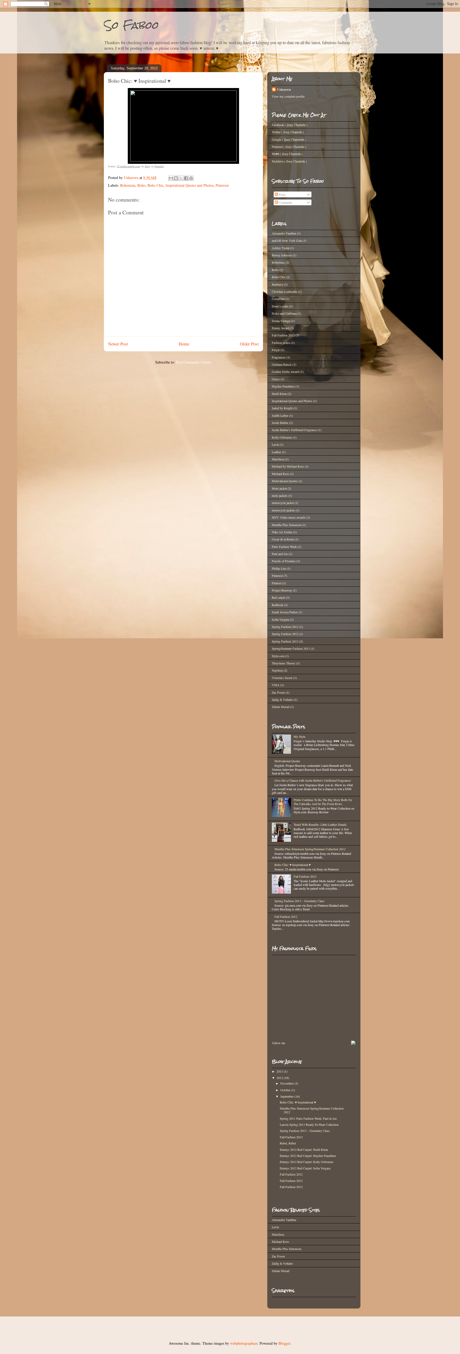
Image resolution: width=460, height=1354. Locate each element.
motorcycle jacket (283, 503)
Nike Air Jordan (282, 532)
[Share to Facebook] (186, 178)
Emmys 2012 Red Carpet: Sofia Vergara (305, 1168)
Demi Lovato (280, 306)
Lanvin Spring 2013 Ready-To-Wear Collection (309, 1124)
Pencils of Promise (283, 561)
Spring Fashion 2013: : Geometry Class (299, 901)
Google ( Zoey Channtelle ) (289, 139)
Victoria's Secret (282, 678)
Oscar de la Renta (283, 539)
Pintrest (276, 583)
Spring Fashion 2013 (285, 641)
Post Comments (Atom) (194, 362)
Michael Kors (280, 474)
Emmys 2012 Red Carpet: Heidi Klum (304, 1149)
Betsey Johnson (282, 255)
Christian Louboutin (284, 291)
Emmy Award (280, 328)
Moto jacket (279, 488)
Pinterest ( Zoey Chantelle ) (289, 146)
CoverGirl (278, 299)
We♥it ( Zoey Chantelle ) (287, 154)
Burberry (277, 284)
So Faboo (131, 25)
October (285, 1090)
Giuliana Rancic (282, 364)
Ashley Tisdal (280, 248)
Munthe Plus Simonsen (286, 525)
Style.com (278, 656)
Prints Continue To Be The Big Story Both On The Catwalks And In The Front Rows (323, 802)
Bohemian (127, 185)
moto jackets (280, 495)
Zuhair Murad (280, 707)
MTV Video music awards (289, 517)
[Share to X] (181, 178)
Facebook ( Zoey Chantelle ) (289, 125)
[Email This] (171, 178)
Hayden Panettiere (283, 386)
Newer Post (118, 344)
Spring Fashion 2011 (285, 626)
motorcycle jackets (283, 510)
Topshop (277, 670)
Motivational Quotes (285, 481)
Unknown (284, 89)
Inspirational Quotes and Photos (189, 185)
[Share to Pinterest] (191, 178)
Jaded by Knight (282, 408)
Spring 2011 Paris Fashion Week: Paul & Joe (308, 1118)
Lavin (275, 444)
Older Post (249, 344)
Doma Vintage (281, 321)
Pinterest (159, 166)
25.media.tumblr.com (128, 166)
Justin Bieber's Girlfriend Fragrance (294, 430)
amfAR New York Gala (287, 240)
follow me (278, 1043)
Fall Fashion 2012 (283, 335)
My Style (299, 736)
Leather (276, 452)
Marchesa (278, 459)
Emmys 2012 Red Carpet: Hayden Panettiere (308, 1155)
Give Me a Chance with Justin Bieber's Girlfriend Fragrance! (312, 780)
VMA (276, 685)
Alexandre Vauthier (284, 233)
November (287, 1083)
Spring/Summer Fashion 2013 (291, 648)
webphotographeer (243, 1343)
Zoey (147, 166)
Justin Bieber (280, 422)
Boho (141, 185)
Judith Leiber (280, 415)
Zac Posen (278, 692)
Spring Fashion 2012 (285, 634)
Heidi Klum (279, 393)
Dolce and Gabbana (284, 313)
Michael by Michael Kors (288, 466)
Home (184, 344)
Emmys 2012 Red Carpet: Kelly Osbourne (306, 1162)
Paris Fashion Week (284, 546)
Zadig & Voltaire (282, 699)
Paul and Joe (280, 554)
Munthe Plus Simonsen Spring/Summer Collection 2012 (310, 849)
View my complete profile (288, 96)
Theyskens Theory (283, 663)
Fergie (276, 350)
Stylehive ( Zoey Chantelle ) (289, 161)
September (287, 1096)
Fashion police (281, 342)
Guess (276, 379)
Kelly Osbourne (282, 437)
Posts (282, 194)
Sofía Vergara (280, 619)
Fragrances (279, 357)
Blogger (284, 1343)
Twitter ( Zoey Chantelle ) (288, 132)
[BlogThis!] (176, 178)
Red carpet (278, 597)
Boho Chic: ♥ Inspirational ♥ (292, 865)
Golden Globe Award (285, 371)
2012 (280, 1078)
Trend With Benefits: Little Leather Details (320, 824)
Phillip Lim (279, 568)
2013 (280, 1071)
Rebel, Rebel (288, 1143)
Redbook (277, 605)
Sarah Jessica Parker (285, 612)
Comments (285, 202)
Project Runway (282, 590)
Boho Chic (155, 185)
